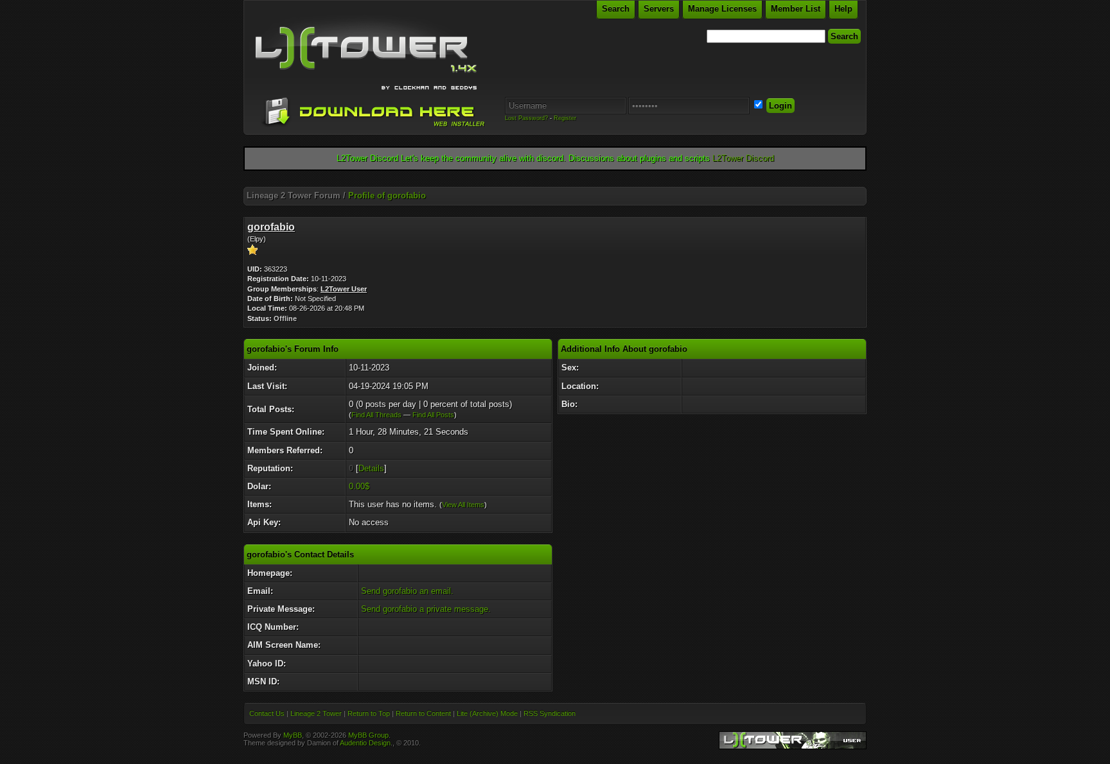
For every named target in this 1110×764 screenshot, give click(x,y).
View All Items (463, 504)
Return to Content (423, 713)
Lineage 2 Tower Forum (293, 195)
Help (843, 8)
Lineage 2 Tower (316, 713)
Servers (659, 8)
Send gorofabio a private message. (426, 609)
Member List (795, 8)
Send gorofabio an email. (407, 591)
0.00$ (359, 486)
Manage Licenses (722, 8)
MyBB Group (368, 735)
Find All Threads (376, 415)
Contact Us (267, 713)
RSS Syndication (550, 713)
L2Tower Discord (743, 158)
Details (371, 468)
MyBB (292, 735)
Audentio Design (365, 743)
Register (565, 118)
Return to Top (369, 713)
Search (616, 8)
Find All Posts (433, 415)
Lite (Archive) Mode (487, 713)
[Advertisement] (555, 182)
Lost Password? (526, 118)
